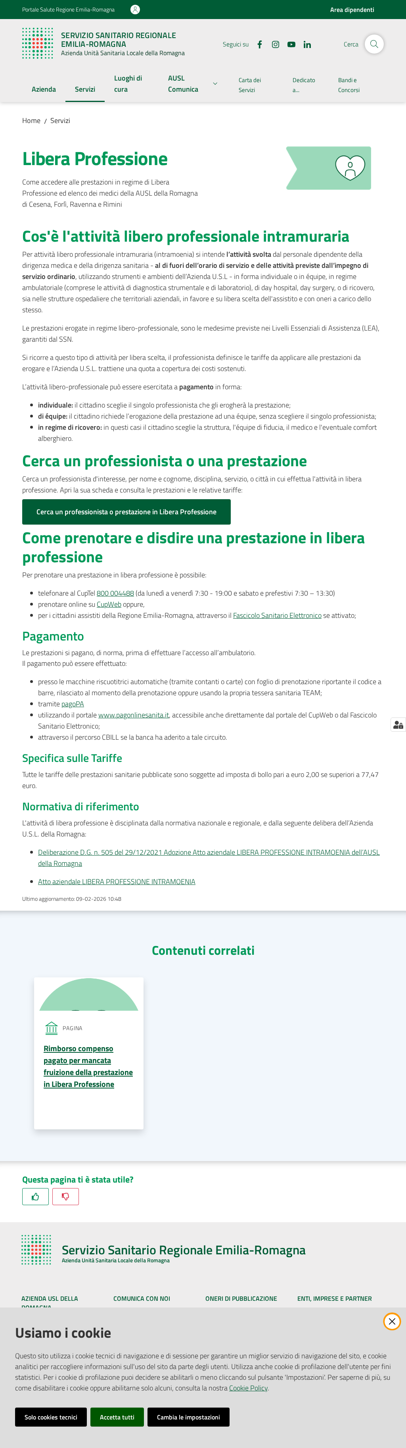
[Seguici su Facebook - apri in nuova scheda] (256, 43)
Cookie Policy (248, 1388)
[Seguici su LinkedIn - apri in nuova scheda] (304, 43)
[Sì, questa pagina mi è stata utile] (35, 1196)
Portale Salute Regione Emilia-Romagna (68, 9)
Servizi (60, 120)
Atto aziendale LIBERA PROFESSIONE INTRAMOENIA (116, 881)
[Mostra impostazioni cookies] (398, 724)
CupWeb (109, 604)
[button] (374, 44)
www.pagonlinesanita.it (133, 715)
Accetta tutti (117, 1417)
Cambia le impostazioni (188, 1417)
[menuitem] (43, 90)
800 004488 (115, 593)
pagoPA (72, 703)
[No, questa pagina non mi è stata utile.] (65, 1196)
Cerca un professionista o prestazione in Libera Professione (126, 511)
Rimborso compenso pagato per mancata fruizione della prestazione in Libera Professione (88, 1066)
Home (31, 120)
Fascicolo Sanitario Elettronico (277, 615)
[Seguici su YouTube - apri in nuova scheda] (288, 43)
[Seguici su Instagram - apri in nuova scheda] (272, 43)
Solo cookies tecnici (51, 1417)
